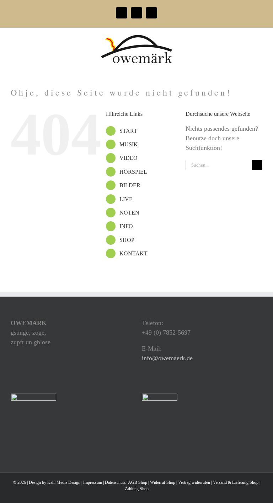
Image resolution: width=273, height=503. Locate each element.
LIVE (126, 199)
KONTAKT (133, 253)
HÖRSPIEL (133, 172)
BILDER (129, 185)
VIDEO (128, 158)
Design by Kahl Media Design (54, 482)
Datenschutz (115, 482)
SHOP (126, 240)
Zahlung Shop (137, 488)
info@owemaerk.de (167, 358)
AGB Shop (137, 482)
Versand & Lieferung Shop (235, 482)
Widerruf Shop (162, 482)
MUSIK (128, 144)
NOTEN (129, 213)
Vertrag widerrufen (194, 482)
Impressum (92, 482)
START (128, 131)
